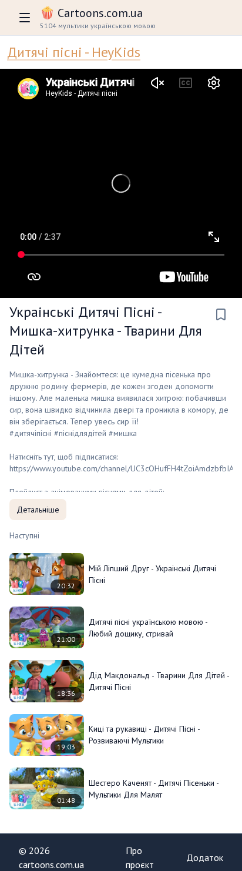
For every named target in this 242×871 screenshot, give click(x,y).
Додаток (204, 857)
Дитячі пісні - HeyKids (73, 52)
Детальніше (37, 509)
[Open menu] (24, 17)
